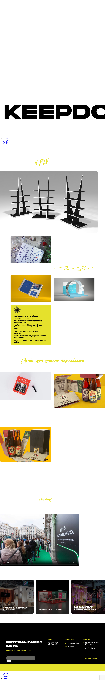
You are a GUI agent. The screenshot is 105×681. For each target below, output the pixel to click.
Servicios (6, 675)
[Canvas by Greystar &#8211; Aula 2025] (17, 597)
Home (5, 673)
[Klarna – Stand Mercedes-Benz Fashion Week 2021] (88, 597)
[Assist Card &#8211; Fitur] (52, 597)
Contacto (7, 679)
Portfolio (6, 677)
